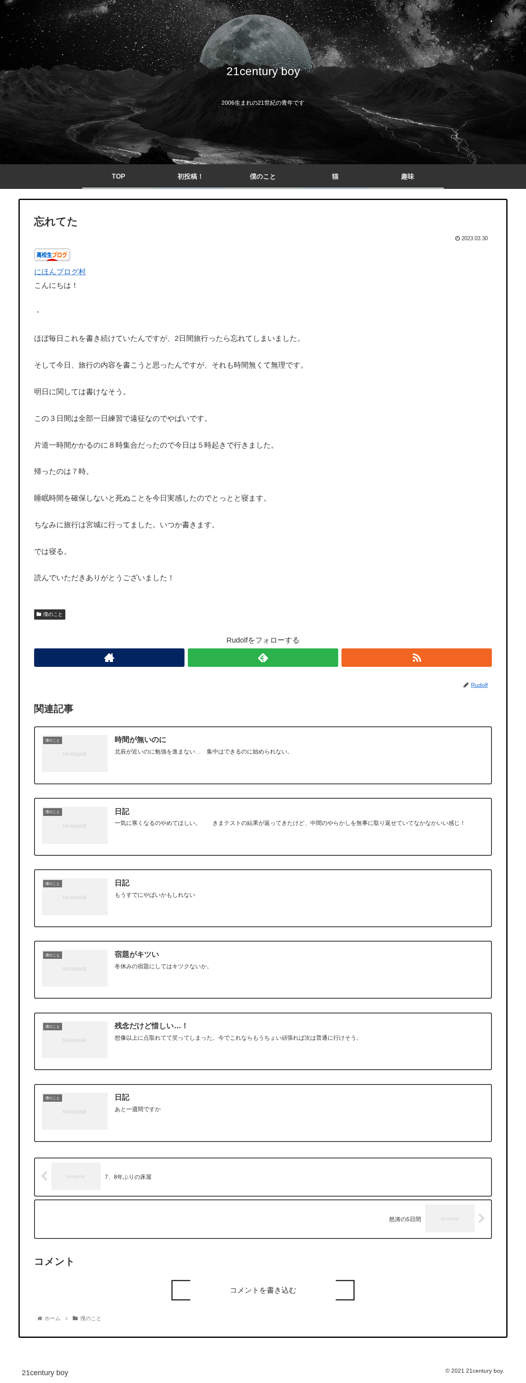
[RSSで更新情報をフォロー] (416, 657)
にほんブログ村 (60, 272)
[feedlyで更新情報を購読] (263, 657)
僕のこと (53, 614)
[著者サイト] (109, 657)
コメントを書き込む (263, 1290)
